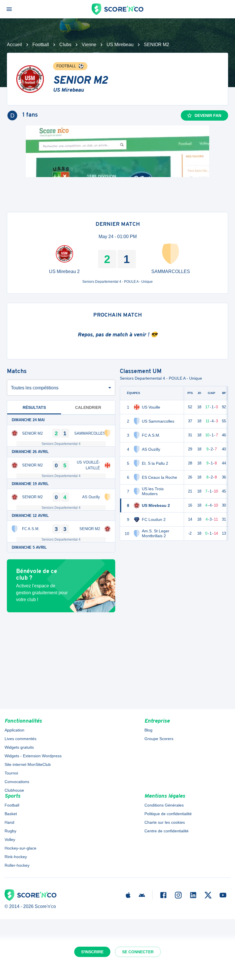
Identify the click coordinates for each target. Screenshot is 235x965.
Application (14, 730)
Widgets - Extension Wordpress (33, 756)
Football (40, 44)
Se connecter (138, 952)
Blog (148, 730)
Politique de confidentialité (168, 813)
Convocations (17, 781)
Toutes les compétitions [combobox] (34, 387)
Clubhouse (14, 790)
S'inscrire (92, 952)
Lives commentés (20, 738)
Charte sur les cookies (164, 822)
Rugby (10, 831)
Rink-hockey (16, 856)
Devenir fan (208, 115)
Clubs (65, 44)
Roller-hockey (17, 865)
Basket (11, 813)
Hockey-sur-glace (20, 848)
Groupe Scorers (158, 738)
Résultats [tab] (34, 407)
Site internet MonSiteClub (28, 764)
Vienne (89, 44)
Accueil (14, 44)
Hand (9, 822)
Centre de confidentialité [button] (166, 831)
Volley (10, 839)
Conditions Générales (164, 805)
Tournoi (11, 773)
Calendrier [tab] (88, 407)
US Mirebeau (120, 44)
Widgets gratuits (19, 747)
